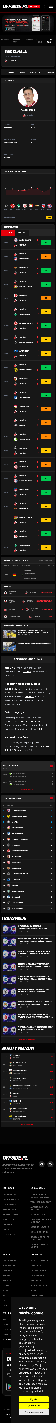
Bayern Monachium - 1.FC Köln (28, 721)
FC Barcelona (9, 1260)
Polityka (7, 1339)
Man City (6, 1280)
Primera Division (10, 1214)
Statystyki (35, 72)
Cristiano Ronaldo (39, 1260)
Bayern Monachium (19, 810)
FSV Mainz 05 (16, 862)
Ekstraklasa (9, 1204)
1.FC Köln (12, 61)
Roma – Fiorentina (39, 1232)
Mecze (22, 72)
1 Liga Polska (8, 1234)
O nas (5, 1319)
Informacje (9, 72)
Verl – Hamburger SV (40, 1202)
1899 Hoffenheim (17, 833)
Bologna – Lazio (38, 1214)
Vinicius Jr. (35, 1280)
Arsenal (6, 1285)
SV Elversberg (17, 903)
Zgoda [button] (33, 1399)
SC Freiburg (16, 845)
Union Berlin (16, 868)
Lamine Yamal (36, 1295)
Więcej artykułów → (28, 1039)
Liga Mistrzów (9, 1194)
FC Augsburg (16, 856)
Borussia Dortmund (19, 816)
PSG (4, 1295)
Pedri (33, 1290)
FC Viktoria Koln (12, 592)
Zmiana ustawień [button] (34, 1412)
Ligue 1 (5, 1229)
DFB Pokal (29, 696)
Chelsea (6, 1290)
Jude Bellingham (38, 1285)
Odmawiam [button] (34, 1405)
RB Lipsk (15, 822)
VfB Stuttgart (17, 828)
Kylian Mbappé (37, 1275)
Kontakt (6, 1329)
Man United (7, 1275)
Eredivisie (7, 1224)
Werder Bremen (18, 891)
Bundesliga (8, 1219)
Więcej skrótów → (28, 1124)
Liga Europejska (10, 1199)
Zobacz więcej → (28, 789)
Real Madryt (8, 1265)
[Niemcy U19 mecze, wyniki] (14, 574)
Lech (4, 1305)
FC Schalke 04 (17, 897)
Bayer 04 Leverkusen (20, 839)
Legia (5, 1300)
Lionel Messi (36, 1265)
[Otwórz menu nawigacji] (51, 6)
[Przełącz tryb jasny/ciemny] (44, 6)
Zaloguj (34, 6)
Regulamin (7, 1334)
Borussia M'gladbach (20, 874)
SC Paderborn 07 (18, 908)
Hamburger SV (17, 880)
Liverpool (7, 1270)
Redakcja (7, 1324)
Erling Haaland (38, 1270)
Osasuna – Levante (39, 1227)
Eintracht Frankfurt (20, 851)
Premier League (10, 1209)
